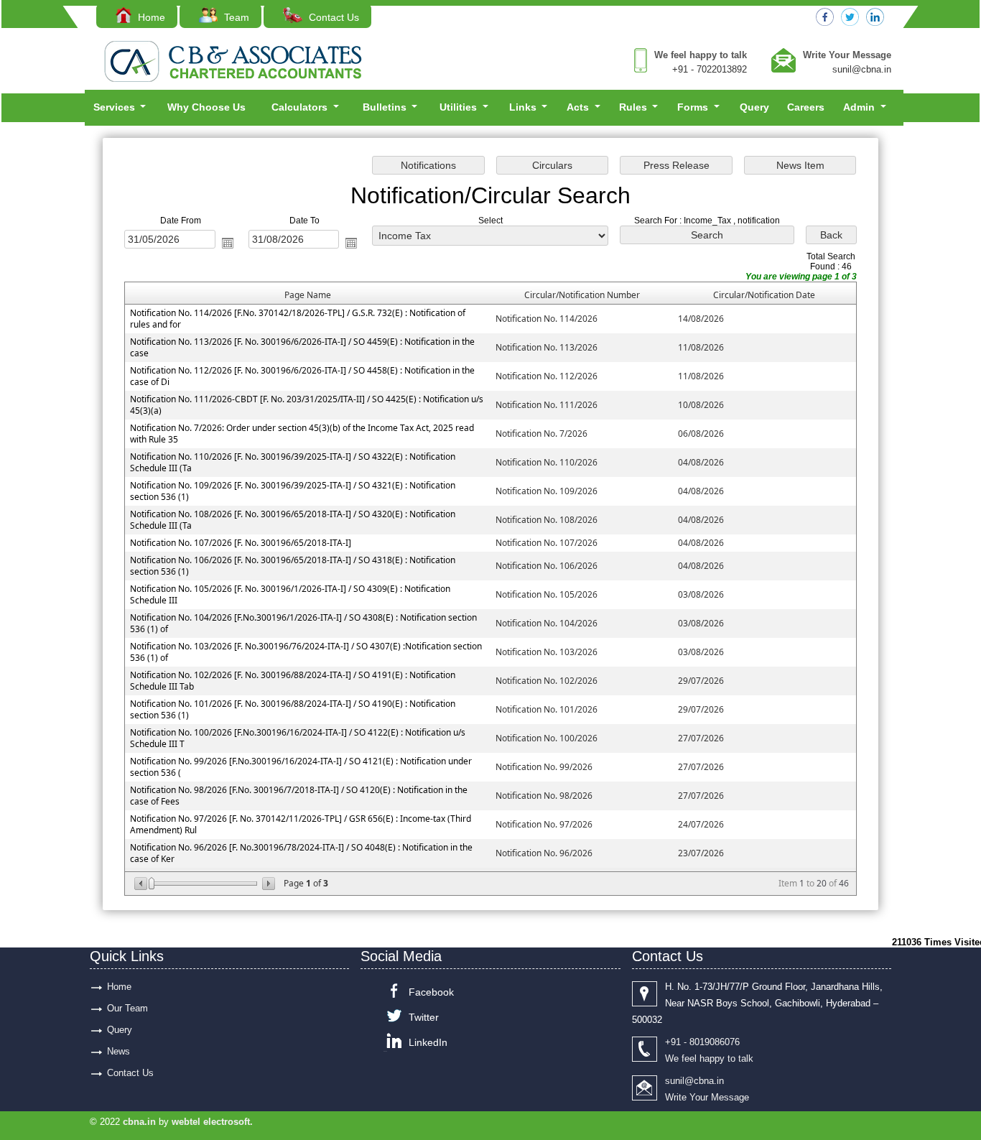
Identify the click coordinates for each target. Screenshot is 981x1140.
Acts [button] (579, 107)
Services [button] (115, 107)
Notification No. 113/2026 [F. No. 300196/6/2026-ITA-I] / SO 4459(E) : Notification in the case (302, 347)
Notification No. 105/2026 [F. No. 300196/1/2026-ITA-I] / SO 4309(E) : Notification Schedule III (290, 594)
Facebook (431, 992)
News (118, 1051)
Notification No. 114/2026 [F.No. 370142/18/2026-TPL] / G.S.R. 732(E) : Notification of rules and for (297, 318)
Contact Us (332, 17)
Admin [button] (860, 107)
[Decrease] (142, 883)
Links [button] (524, 107)
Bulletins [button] (386, 107)
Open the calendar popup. (228, 243)
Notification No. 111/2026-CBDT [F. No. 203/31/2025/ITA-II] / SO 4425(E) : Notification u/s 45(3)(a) (306, 405)
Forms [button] (694, 107)
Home (150, 17)
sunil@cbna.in (861, 69)
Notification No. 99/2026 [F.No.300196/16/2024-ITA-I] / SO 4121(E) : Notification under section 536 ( (301, 767)
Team (235, 17)
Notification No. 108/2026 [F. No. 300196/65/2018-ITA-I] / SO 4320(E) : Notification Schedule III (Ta (292, 520)
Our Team (127, 1008)
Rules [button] (634, 107)
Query (754, 107)
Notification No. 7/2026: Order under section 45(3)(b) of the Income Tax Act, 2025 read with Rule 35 (302, 433)
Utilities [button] (460, 107)
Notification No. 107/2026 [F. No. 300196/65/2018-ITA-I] (240, 543)
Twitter (424, 1017)
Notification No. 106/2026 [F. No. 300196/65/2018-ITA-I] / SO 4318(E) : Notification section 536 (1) (292, 566)
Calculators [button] (300, 107)
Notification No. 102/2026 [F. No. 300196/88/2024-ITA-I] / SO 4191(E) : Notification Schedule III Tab (292, 680)
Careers (805, 107)
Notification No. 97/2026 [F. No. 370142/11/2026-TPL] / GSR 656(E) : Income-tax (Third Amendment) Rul (300, 824)
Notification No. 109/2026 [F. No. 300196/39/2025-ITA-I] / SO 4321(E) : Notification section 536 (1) (292, 491)
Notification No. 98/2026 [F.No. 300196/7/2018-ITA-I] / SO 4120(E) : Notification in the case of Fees (299, 795)
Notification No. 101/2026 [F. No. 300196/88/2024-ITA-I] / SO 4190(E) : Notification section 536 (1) (292, 709)
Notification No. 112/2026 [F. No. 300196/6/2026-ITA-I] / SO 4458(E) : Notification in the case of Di (302, 376)
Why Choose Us (206, 107)
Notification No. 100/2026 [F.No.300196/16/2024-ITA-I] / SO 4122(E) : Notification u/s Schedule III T (297, 738)
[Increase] (267, 883)
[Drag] (151, 883)
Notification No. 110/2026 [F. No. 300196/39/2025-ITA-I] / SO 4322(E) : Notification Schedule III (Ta (292, 462)
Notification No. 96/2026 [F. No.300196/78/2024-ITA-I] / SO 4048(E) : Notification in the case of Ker (301, 853)
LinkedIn (428, 1042)
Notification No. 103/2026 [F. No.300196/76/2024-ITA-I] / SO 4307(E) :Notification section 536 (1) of (306, 652)
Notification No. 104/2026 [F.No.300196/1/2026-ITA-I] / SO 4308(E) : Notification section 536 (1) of (303, 623)
